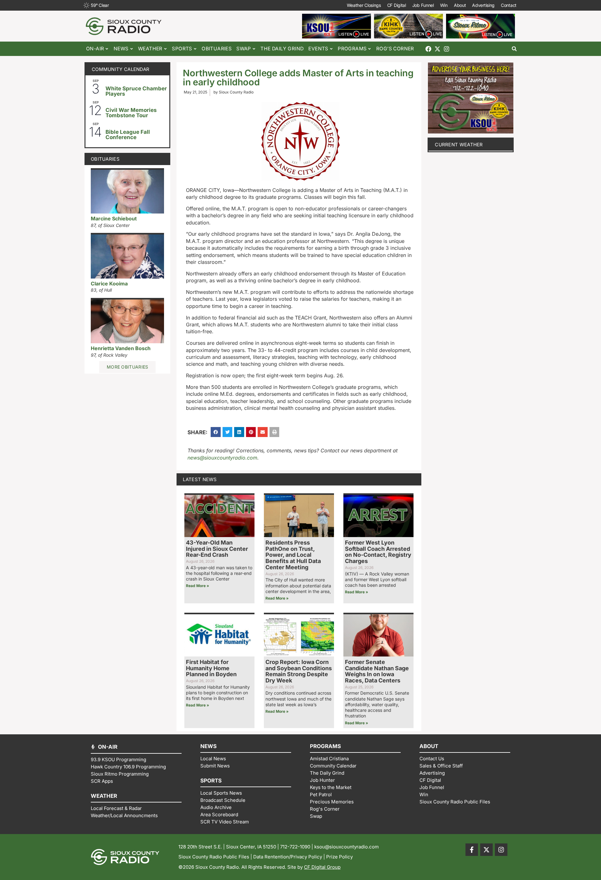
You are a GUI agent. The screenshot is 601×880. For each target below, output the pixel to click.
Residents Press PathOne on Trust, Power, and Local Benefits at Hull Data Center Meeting (293, 555)
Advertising (483, 5)
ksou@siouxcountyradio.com (346, 847)
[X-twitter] (437, 49)
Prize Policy (339, 857)
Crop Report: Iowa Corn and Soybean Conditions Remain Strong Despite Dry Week (298, 671)
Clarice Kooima (109, 283)
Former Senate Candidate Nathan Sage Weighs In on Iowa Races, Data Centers (377, 671)
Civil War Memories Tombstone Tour (131, 112)
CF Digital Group (322, 867)
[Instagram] (446, 49)
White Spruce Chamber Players (136, 91)
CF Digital (396, 5)
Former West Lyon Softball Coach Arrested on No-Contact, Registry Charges (378, 551)
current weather (459, 145)
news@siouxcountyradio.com (222, 458)
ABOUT (428, 746)
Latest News (200, 479)
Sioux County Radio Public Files (213, 857)
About (460, 5)
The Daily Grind (282, 49)
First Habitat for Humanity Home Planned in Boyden (211, 668)
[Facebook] (428, 49)
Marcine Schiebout (114, 218)
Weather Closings (364, 5)
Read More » (197, 585)
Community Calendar (120, 69)
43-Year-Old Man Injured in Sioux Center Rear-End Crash (217, 548)
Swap (243, 49)
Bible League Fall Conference (127, 134)
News (121, 49)
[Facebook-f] (471, 849)
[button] (514, 48)
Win (444, 5)
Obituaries (217, 49)
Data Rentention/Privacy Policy (287, 857)
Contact (508, 5)
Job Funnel (423, 5)
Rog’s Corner (395, 49)
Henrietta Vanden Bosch (121, 348)
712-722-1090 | (297, 847)
